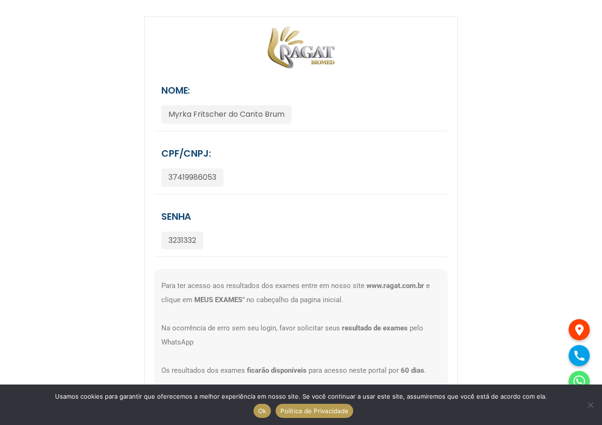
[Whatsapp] (579, 381)
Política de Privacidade (314, 411)
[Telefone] (579, 355)
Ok (262, 411)
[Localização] (579, 329)
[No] (590, 404)
